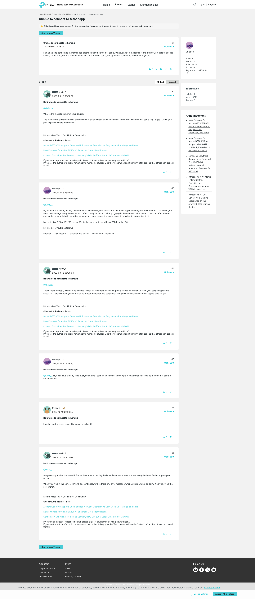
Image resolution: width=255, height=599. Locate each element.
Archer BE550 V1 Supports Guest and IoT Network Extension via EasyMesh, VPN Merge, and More (90, 145)
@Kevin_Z (48, 204)
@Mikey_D (48, 469)
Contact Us (44, 572)
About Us (44, 563)
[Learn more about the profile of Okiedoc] (47, 190)
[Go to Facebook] (201, 569)
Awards (68, 572)
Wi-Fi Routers (69, 14)
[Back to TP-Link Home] (46, 4)
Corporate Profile (47, 568)
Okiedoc (56, 188)
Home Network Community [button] (70, 4)
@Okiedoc (48, 108)
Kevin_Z (62, 92)
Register (212, 5)
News (67, 568)
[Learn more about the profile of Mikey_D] (47, 409)
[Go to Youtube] (195, 569)
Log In (202, 5)
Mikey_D (56, 408)
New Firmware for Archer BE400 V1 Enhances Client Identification (75, 150)
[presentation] (47, 94)
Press (68, 563)
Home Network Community (50, 14)
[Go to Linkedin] (213, 569)
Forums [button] (119, 4)
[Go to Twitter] (207, 570)
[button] (106, 4)
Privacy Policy (45, 576)
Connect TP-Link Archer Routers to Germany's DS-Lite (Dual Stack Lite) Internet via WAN (86, 155)
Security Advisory (73, 576)
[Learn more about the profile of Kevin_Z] (47, 94)
